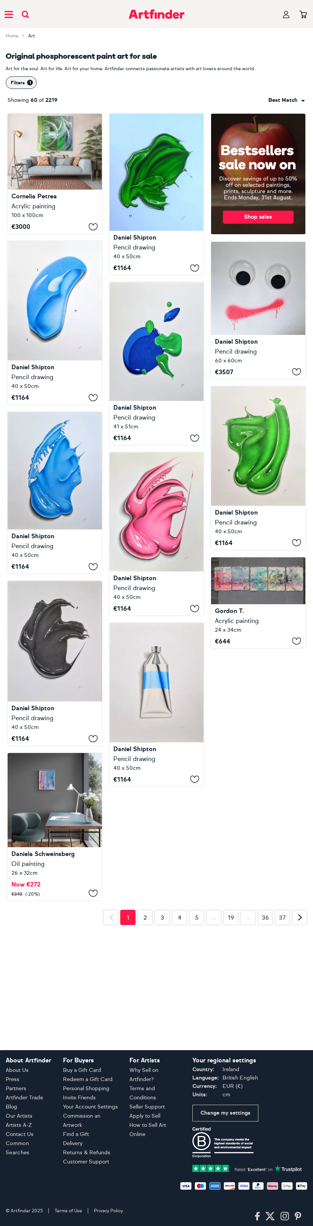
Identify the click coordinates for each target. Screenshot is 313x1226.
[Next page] (299, 1075)
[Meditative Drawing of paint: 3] (157, 363)
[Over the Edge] (55, 173)
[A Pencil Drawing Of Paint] (55, 322)
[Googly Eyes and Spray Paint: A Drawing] (258, 310)
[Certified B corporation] (222, 1182)
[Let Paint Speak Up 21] (55, 867)
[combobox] (286, 100)
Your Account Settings (90, 1147)
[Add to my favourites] (93, 227)
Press (12, 1120)
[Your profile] (286, 14)
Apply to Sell (144, 1156)
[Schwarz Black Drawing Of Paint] (55, 663)
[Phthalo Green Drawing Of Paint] (258, 468)
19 (231, 1075)
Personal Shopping (86, 1129)
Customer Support (86, 1202)
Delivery (72, 1184)
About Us (17, 1110)
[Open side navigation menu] (9, 14)
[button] (286, 100)
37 (282, 1075)
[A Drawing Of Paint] (157, 194)
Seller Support (147, 1147)
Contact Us (20, 1174)
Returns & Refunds (86, 1193)
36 (265, 1075)
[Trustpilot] (247, 1208)
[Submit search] (25, 14)
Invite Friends (79, 1138)
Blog (11, 1147)
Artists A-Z (19, 1165)
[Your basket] (303, 15)
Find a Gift (76, 1174)
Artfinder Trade (24, 1138)
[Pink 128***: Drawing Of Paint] (157, 533)
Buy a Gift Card (82, 1110)
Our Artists (19, 1156)
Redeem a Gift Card (88, 1120)
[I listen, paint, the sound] (258, 602)
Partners (16, 1129)
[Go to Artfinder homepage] (156, 14)
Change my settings (225, 1153)
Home (12, 36)
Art (31, 36)
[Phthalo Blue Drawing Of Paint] (55, 492)
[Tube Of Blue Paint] (157, 704)
